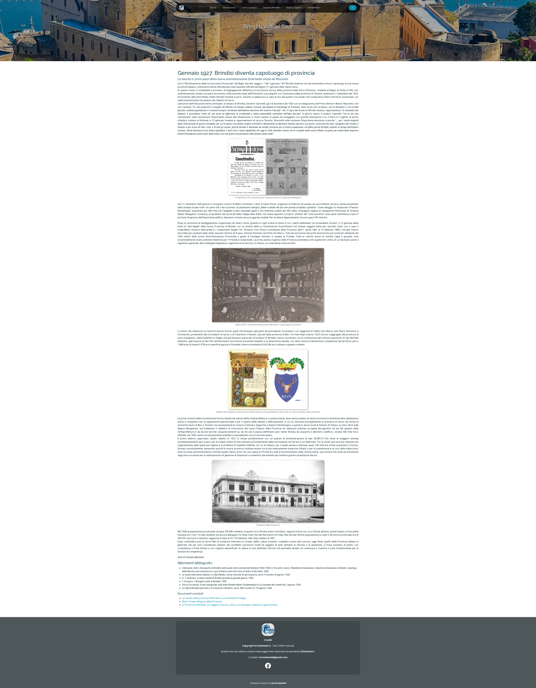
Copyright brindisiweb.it (256, 645)
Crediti (268, 640)
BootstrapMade (278, 683)
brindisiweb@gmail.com (273, 657)
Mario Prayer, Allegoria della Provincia (202, 601)
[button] (353, 7)
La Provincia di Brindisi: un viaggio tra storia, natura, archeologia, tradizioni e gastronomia (229, 604)
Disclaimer (307, 651)
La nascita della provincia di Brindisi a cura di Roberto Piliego (214, 598)
